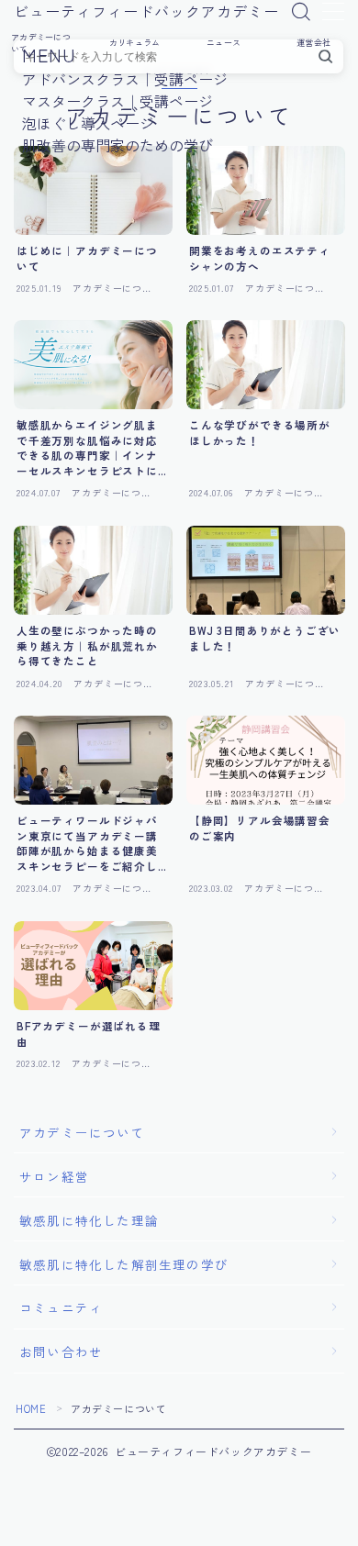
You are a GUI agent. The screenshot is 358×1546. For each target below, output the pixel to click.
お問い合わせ (61, 1351)
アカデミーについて (82, 1132)
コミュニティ (61, 1307)
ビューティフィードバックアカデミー (146, 12)
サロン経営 (54, 1176)
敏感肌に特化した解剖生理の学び (124, 1264)
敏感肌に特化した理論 (89, 1220)
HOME (31, 1408)
